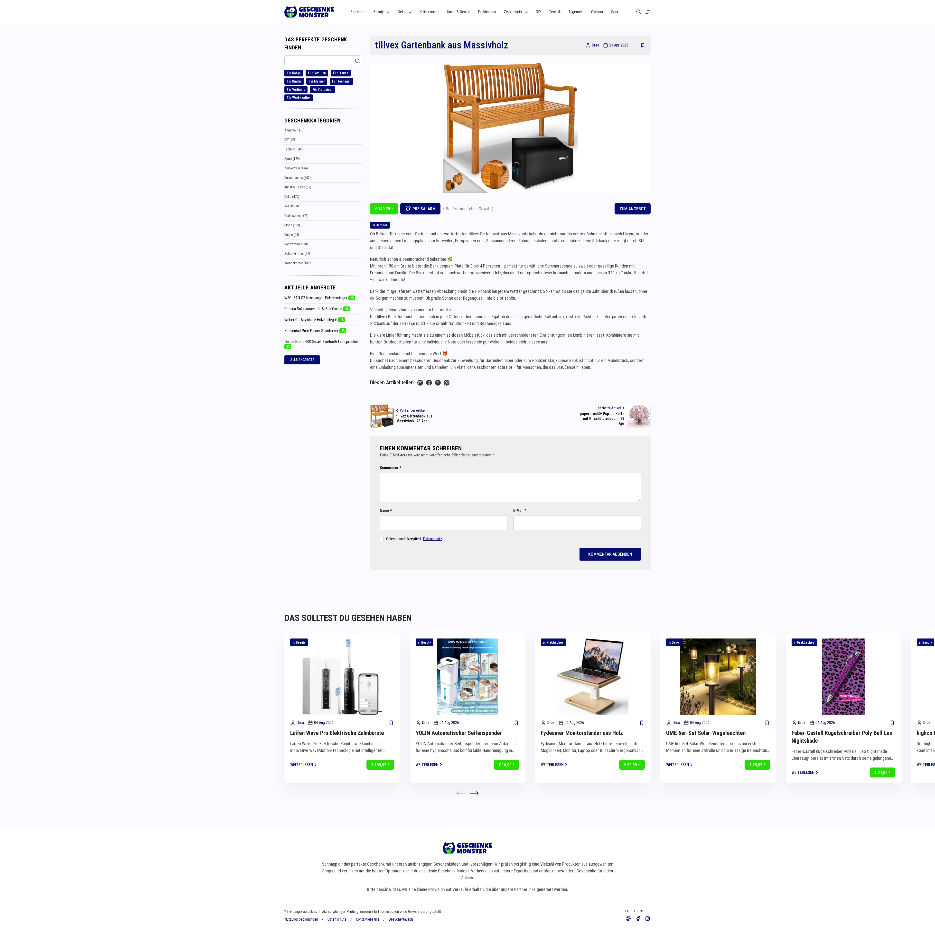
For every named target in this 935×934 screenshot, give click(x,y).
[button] (474, 793)
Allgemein (576, 11)
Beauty (300, 642)
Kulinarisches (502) (297, 178)
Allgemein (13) (294, 130)
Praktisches (487, 11)
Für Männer (317, 81)
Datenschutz (432, 538)
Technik (555, 11)
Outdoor (597, 11)
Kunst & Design (458, 11)
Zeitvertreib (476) (296, 168)
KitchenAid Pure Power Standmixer (314, 330)
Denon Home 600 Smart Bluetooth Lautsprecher (321, 344)
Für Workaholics (298, 98)
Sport (615, 11)
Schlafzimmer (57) (297, 254)
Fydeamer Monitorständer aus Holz (582, 733)
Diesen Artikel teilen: (392, 382)
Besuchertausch (401, 919)
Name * (386, 510)
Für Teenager (341, 81)
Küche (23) (291, 235)
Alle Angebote (302, 360)
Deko (675, 642)
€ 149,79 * (384, 208)
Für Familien (317, 73)
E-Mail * (519, 510)
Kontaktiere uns (367, 919)
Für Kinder (294, 81)
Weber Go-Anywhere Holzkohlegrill (314, 319)
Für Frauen (340, 73)
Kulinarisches (429, 11)
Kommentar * (390, 467)
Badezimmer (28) (296, 244)
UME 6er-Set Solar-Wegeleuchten (706, 733)
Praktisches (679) (296, 216)
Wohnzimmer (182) (297, 263)
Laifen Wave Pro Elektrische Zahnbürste (337, 733)
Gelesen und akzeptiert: (414, 538)
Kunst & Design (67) (297, 187)
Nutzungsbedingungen (301, 919)
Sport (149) (292, 159)
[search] (639, 12)
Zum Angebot (632, 208)
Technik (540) (293, 149)
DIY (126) (290, 140)
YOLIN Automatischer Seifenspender (459, 733)
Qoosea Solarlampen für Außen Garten (316, 308)
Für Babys (294, 73)
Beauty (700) (292, 206)
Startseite (357, 11)
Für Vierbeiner (322, 90)
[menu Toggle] (648, 12)
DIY (538, 11)
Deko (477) (291, 197)
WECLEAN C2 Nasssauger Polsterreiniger (319, 298)
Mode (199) (292, 225)
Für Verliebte (296, 90)
